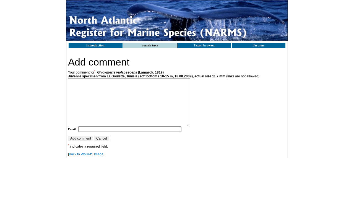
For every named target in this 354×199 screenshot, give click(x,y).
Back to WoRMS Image (86, 154)
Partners (259, 45)
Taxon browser (204, 45)
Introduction (95, 45)
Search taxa (150, 45)
